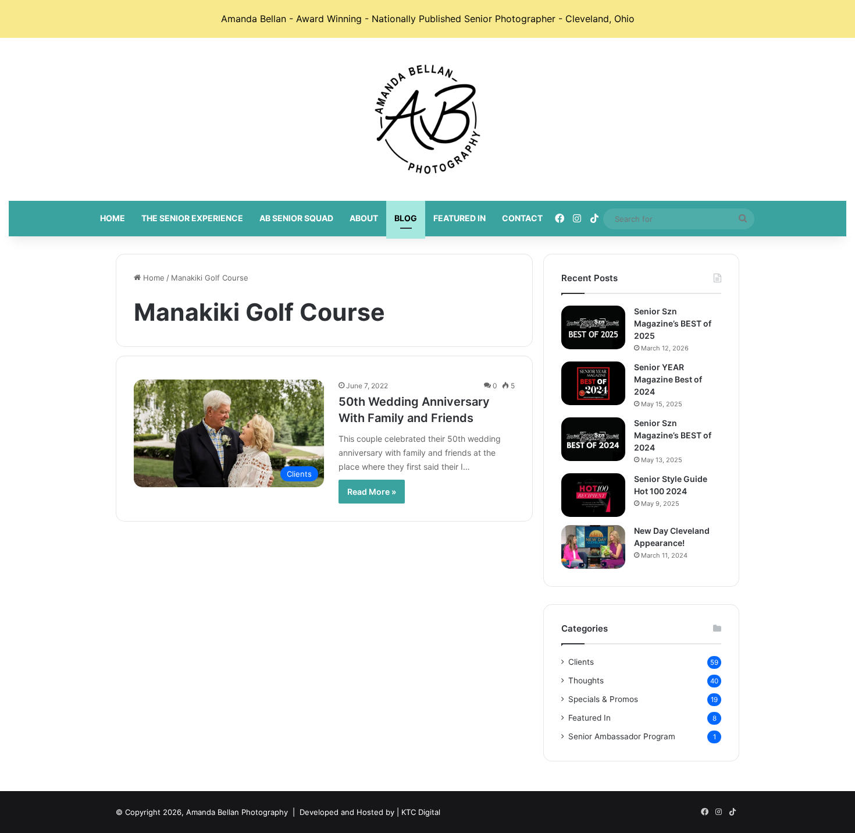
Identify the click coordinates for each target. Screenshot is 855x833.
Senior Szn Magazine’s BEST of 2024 (672, 435)
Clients (581, 662)
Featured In (459, 218)
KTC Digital (420, 812)
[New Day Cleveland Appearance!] (593, 547)
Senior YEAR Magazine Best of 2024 (668, 379)
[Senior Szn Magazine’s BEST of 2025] (593, 327)
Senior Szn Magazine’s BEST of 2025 (672, 323)
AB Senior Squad (296, 218)
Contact (522, 218)
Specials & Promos (603, 699)
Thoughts (586, 680)
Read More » (371, 492)
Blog (405, 218)
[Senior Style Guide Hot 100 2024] (593, 495)
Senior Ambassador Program (621, 736)
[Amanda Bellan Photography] (427, 119)
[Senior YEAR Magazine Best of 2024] (593, 383)
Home (112, 218)
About (364, 218)
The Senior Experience (192, 218)
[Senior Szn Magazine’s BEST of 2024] (593, 439)
